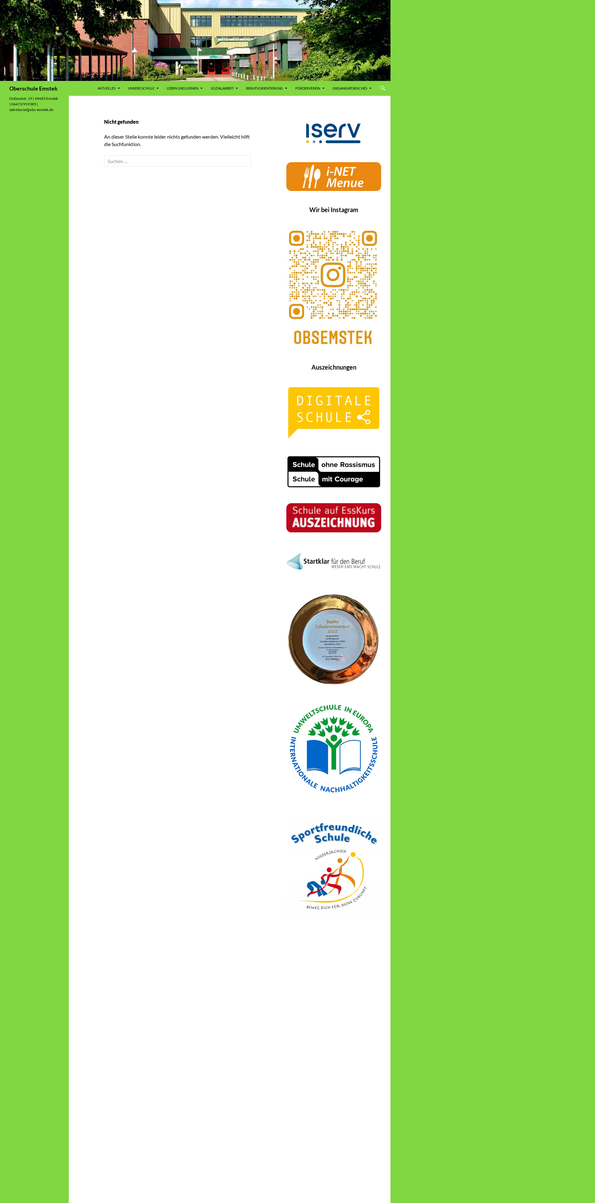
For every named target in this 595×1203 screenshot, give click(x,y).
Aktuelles (107, 88)
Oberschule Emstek (33, 88)
